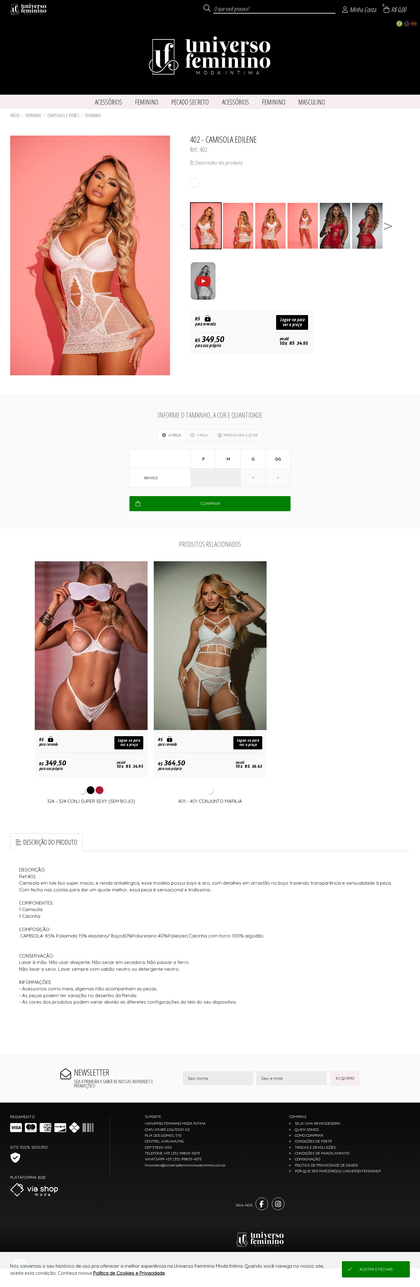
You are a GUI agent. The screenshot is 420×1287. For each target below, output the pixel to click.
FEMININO (33, 115)
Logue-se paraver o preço (292, 322)
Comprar (210, 503)
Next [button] (388, 225)
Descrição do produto (50, 842)
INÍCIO (15, 115)
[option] (206, 225)
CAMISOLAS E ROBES (63, 115)
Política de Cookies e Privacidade (129, 1273)
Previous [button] (183, 225)
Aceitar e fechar (376, 1269)
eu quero (345, 1078)
